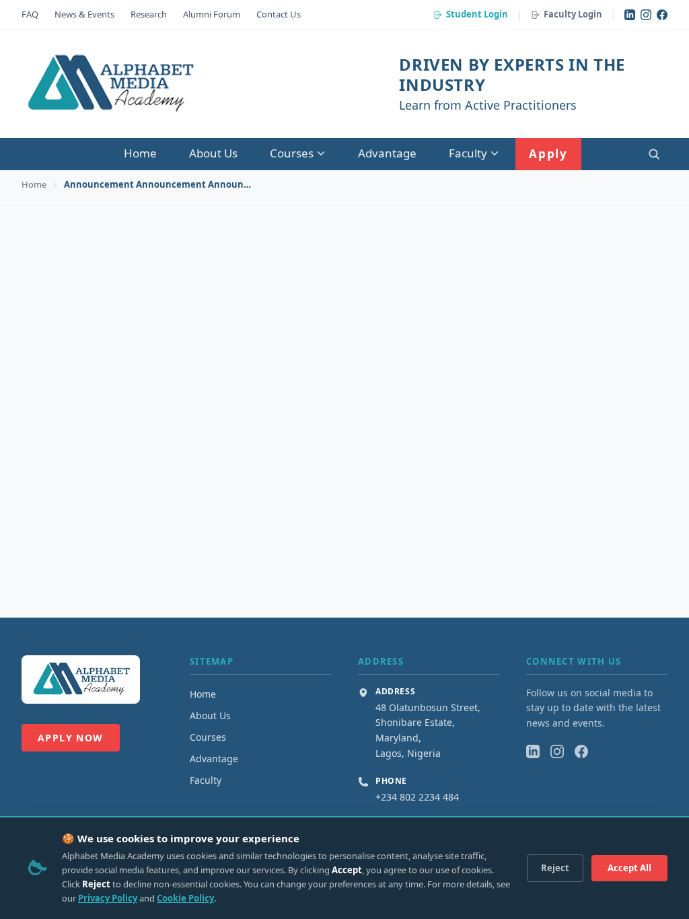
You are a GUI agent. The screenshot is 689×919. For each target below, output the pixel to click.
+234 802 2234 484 (417, 797)
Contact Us (278, 14)
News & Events (84, 14)
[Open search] (654, 154)
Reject (555, 868)
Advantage (387, 153)
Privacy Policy (107, 898)
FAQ (30, 14)
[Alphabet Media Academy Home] (109, 84)
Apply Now (71, 737)
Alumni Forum (211, 14)
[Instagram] (646, 14)
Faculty (468, 153)
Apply (548, 153)
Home (140, 153)
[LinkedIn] (629, 14)
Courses (292, 153)
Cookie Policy (185, 898)
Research (149, 14)
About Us (213, 153)
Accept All (629, 868)
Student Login (477, 14)
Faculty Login (573, 14)
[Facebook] (662, 14)
